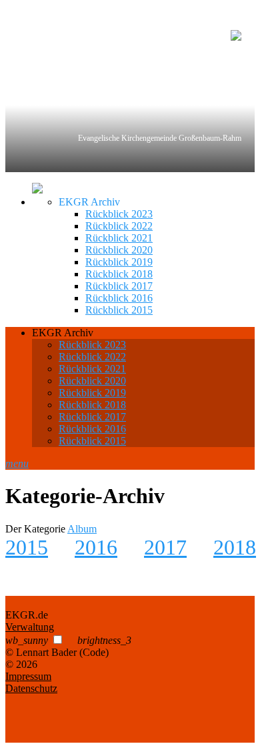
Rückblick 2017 (119, 286)
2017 (165, 547)
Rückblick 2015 (119, 310)
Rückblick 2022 (119, 226)
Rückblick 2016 (119, 298)
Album (82, 528)
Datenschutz (31, 688)
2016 (96, 547)
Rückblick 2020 (119, 250)
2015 (26, 547)
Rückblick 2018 (119, 274)
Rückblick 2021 (119, 238)
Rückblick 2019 (119, 262)
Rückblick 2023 (119, 214)
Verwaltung (29, 627)
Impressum (28, 676)
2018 (234, 547)
